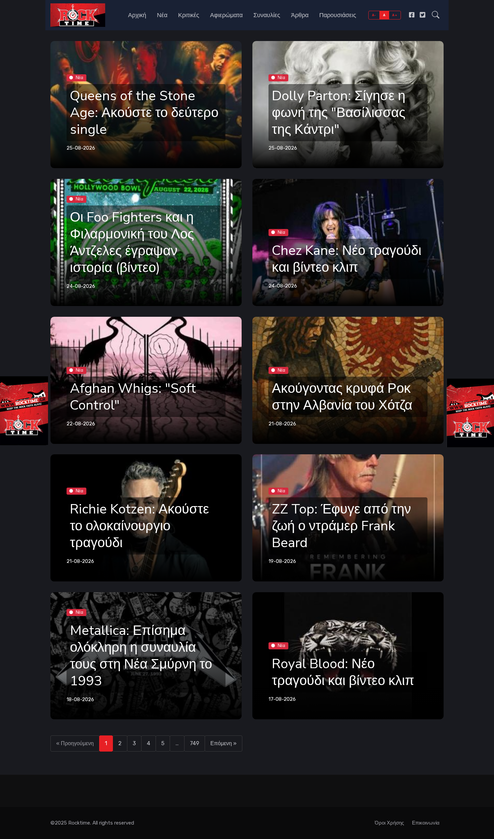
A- (374, 15)
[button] (436, 15)
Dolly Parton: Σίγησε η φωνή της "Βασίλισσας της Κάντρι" (338, 113)
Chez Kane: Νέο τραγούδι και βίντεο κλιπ (346, 258)
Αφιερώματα (226, 15)
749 (194, 743)
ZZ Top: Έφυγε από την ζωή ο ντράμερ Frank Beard (341, 526)
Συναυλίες (266, 15)
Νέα (162, 15)
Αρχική (137, 15)
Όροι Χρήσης (389, 823)
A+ (394, 15)
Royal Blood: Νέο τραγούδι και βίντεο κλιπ (343, 672)
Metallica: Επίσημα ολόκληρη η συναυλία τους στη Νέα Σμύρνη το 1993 (141, 655)
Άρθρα (299, 15)
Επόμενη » (223, 743)
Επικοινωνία (426, 823)
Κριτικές (188, 15)
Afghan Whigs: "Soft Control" (133, 396)
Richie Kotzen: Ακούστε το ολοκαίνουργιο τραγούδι (139, 526)
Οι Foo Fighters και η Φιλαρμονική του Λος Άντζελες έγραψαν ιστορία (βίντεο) (132, 242)
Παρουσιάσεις (337, 15)
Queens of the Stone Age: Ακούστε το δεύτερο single (144, 113)
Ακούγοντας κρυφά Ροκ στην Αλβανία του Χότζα (342, 396)
